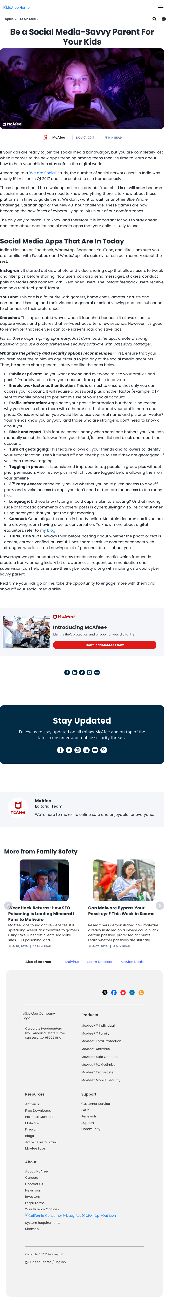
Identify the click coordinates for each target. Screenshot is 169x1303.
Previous (8, 905)
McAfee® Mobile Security (101, 1080)
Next (160, 905)
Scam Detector (100, 961)
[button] (164, 19)
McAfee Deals (132, 961)
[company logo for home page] (16, 7)
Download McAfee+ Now (105, 645)
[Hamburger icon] (161, 7)
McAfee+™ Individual (98, 1026)
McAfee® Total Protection (101, 1041)
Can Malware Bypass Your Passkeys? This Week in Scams (121, 911)
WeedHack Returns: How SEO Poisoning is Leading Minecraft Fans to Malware (41, 913)
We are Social (43, 173)
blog (51, 530)
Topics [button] (8, 19)
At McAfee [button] (28, 19)
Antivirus (72, 961)
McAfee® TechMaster (98, 1072)
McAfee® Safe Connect (99, 1057)
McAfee (58, 137)
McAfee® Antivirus (95, 1049)
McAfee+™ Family (95, 1033)
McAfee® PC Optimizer (99, 1065)
